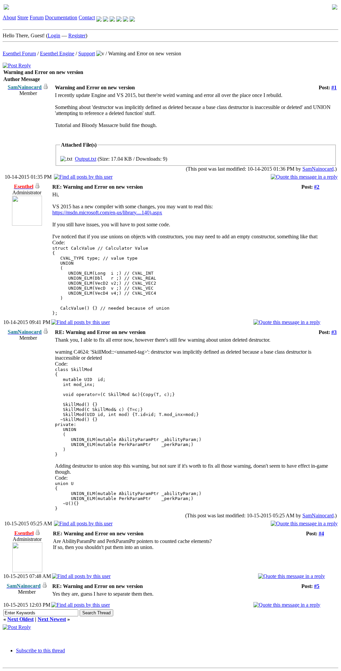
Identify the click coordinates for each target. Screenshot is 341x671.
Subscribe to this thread (40, 650)
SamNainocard (318, 169)
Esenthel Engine (57, 53)
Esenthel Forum (19, 53)
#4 (321, 533)
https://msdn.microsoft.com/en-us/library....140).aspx (107, 212)
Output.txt (85, 159)
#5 (316, 586)
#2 (316, 187)
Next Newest (52, 619)
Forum (37, 17)
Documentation (61, 17)
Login (54, 35)
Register (77, 35)
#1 (334, 87)
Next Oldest (20, 619)
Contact (87, 17)
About (9, 17)
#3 (334, 332)
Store (22, 17)
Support (86, 53)
